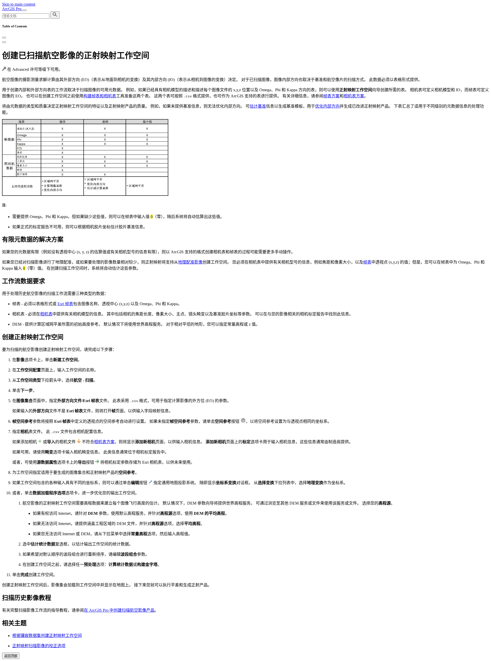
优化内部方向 (327, 106)
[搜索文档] (55, 15)
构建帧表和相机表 (99, 96)
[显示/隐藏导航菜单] (25, 10)
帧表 (367, 262)
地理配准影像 (190, 262)
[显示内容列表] (4, 42)
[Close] (4, 37)
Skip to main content (18, 4)
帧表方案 (331, 96)
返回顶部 (10, 656)
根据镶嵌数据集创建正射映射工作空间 (47, 635)
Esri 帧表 (65, 304)
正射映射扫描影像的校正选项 (38, 646)
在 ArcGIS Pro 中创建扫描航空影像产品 (119, 610)
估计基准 (258, 106)
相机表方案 (354, 96)
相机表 (46, 314)
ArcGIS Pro (12, 9)
